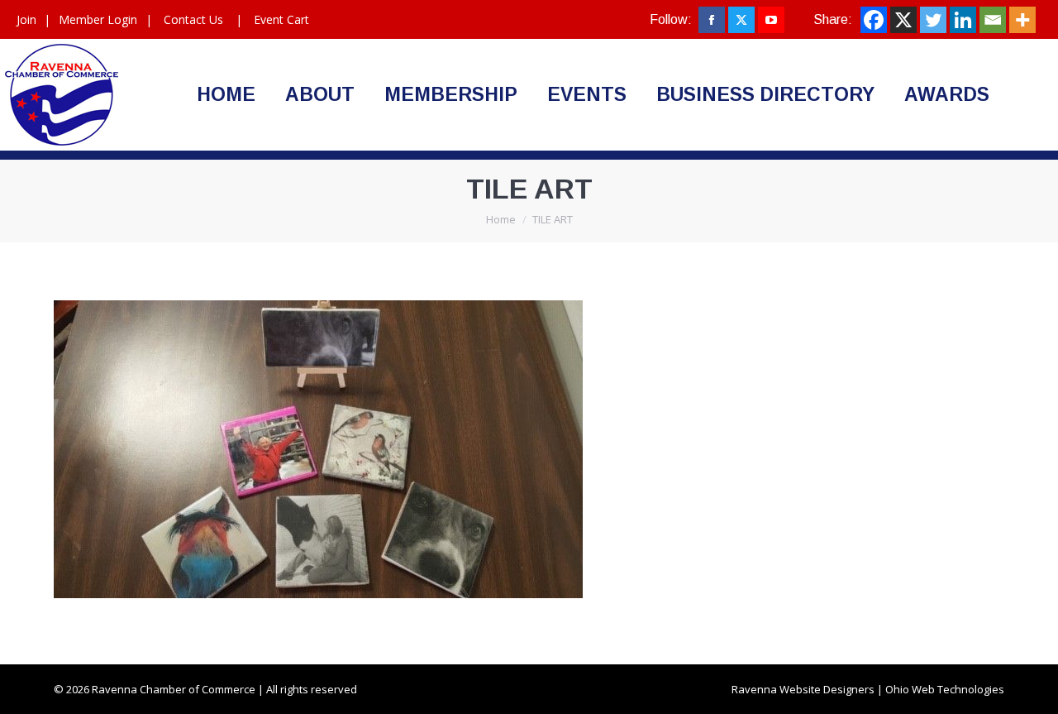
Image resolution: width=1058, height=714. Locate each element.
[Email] (992, 20)
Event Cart (281, 19)
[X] (903, 20)
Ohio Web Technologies (944, 689)
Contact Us (193, 19)
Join (26, 19)
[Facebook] (873, 20)
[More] (1022, 20)
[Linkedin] (963, 20)
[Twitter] (933, 20)
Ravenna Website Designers (803, 689)
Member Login (98, 19)
